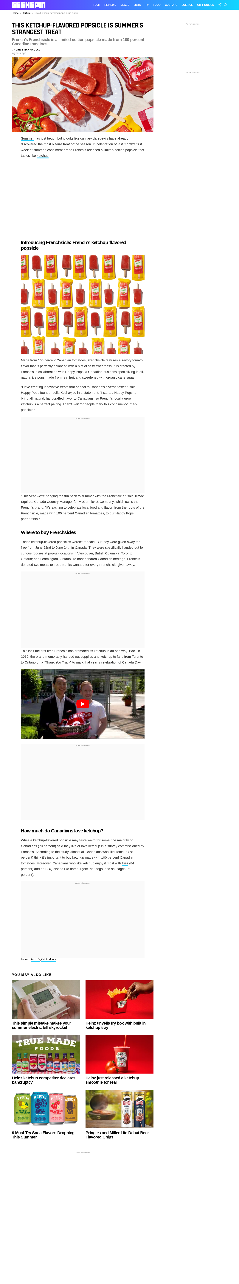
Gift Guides (205, 4)
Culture (171, 4)
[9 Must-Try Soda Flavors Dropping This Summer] (46, 1109)
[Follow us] (220, 5)
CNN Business (48, 959)
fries (125, 863)
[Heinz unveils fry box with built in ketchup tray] (119, 999)
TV (147, 4)
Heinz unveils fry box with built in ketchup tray (116, 1025)
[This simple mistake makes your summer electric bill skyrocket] (46, 999)
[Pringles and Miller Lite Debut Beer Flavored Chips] (119, 1109)
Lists (137, 4)
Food (157, 4)
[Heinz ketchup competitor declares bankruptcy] (46, 1054)
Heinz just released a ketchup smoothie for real (112, 1080)
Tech (96, 4)
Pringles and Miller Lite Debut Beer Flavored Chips (117, 1134)
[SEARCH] (225, 5)
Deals (124, 4)
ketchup (43, 156)
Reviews (110, 4)
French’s (35, 959)
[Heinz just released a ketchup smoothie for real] (119, 1054)
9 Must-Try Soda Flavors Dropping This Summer (43, 1134)
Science (187, 4)
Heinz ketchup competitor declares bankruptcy (43, 1080)
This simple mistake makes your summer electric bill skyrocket (41, 1025)
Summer (27, 138)
